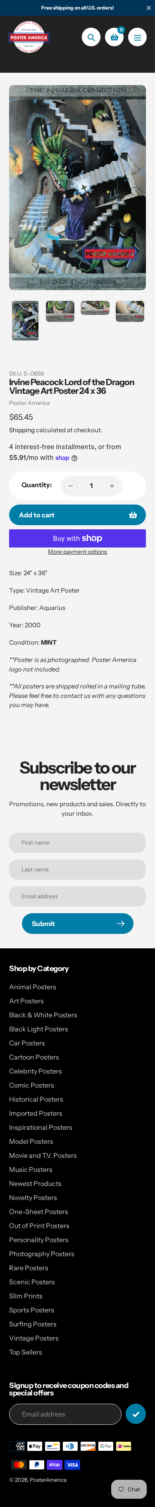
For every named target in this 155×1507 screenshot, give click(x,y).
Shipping (22, 430)
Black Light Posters (38, 1029)
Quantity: (36, 485)
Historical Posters (36, 1099)
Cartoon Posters (34, 1057)
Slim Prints (26, 1296)
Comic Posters (31, 1085)
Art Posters (26, 1001)
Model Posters (31, 1141)
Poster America (29, 403)
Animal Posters (32, 987)
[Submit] (136, 1414)
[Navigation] (137, 37)
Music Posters (30, 1169)
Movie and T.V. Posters (43, 1155)
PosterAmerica (48, 1479)
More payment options (77, 551)
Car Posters (27, 1043)
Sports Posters (31, 1310)
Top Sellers (25, 1352)
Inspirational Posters (40, 1127)
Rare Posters (28, 1268)
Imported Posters (35, 1113)
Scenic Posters (32, 1282)
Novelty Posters (33, 1197)
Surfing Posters (33, 1324)
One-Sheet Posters (38, 1211)
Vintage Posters (34, 1338)
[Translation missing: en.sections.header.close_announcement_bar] (149, 8)
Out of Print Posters (39, 1225)
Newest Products (35, 1183)
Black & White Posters (43, 1015)
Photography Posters (41, 1254)
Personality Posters (39, 1240)
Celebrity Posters (35, 1071)
